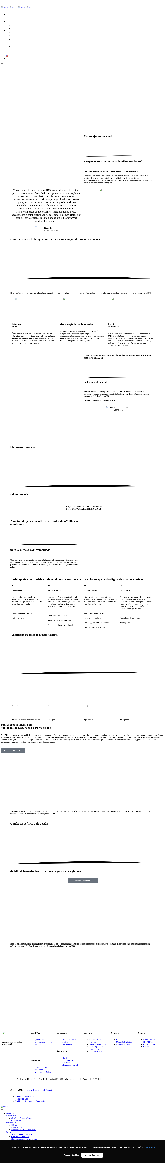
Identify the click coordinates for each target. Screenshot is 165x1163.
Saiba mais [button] (150, 1147)
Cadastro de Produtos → (94, 618)
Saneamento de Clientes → (59, 616)
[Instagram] (42, 1053)
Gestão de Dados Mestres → (23, 613)
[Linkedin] (33, 1053)
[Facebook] (47, 1053)
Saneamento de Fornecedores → (61, 620)
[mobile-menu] (2, 63)
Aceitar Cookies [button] (92, 1155)
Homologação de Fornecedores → (98, 623)
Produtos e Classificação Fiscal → (61, 625)
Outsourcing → (18, 618)
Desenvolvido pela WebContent (39, 1090)
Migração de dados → (129, 623)
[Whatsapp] (52, 1053)
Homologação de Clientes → (95, 627)
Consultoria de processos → (131, 618)
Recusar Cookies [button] (71, 1155)
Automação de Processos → (95, 613)
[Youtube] (37, 1053)
